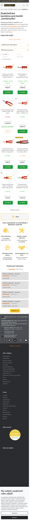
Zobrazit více (15, 311)
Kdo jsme (5, 397)
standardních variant (14, 26)
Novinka (5, 56)
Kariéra (4, 410)
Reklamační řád (6, 373)
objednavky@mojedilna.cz (10, 322)
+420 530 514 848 (9, 333)
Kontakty (5, 395)
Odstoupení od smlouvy (9, 371)
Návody (5, 418)
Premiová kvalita (7, 59)
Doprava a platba (7, 360)
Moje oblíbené (6, 356)
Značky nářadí (6, 400)
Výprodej (5, 383)
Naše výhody (6, 402)
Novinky (5, 379)
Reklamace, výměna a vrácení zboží (11, 375)
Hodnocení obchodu (15, 266)
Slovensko (5, 365)
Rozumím (14, 517)
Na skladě (6, 54)
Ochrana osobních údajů (9, 369)
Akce (18, 54)
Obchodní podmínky (8, 367)
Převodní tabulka (7, 414)
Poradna (5, 408)
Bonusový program (7, 362)
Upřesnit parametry (8, 50)
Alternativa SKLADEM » (8, 127)
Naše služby (6, 404)
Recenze (5, 416)
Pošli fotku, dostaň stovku (9, 406)
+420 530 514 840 (9, 331)
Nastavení (14, 513)
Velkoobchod (6, 358)
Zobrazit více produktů (14, 39)
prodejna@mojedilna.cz (9, 325)
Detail (8, 131)
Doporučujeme (20, 56)
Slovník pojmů (6, 412)
